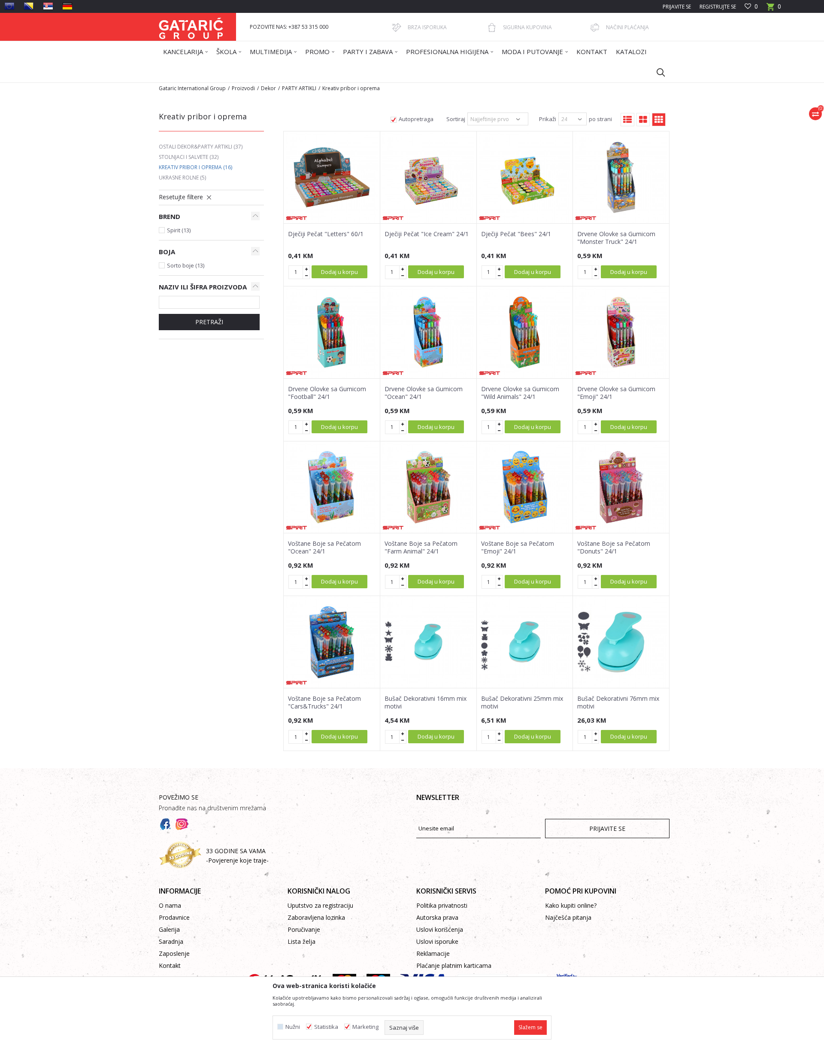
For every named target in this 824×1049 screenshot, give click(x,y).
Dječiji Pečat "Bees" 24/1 (516, 234)
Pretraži (209, 322)
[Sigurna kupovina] (492, 27)
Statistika (326, 1027)
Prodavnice (174, 917)
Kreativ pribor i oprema (195, 167)
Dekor (268, 88)
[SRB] (48, 6)
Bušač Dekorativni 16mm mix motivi (426, 702)
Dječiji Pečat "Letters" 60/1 (326, 234)
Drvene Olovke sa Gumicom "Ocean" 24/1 (424, 393)
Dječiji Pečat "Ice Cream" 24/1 (427, 234)
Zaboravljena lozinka (316, 917)
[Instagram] (182, 824)
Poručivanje (304, 929)
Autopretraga (416, 119)
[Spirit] (296, 218)
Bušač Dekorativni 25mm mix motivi (522, 702)
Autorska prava (437, 917)
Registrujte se (718, 6)
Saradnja (171, 941)
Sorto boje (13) (185, 265)
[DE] (67, 6)
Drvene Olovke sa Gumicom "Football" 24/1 (327, 393)
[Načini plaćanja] (595, 27)
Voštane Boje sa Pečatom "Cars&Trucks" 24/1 (324, 702)
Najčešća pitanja (568, 917)
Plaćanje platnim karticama (453, 965)
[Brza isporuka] (396, 27)
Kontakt (170, 965)
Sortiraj (455, 119)
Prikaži (547, 119)
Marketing (365, 1027)
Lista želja (301, 941)
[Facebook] (165, 824)
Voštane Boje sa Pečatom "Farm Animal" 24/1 (421, 547)
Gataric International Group (192, 88)
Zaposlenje (174, 953)
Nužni (292, 1027)
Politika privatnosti (441, 905)
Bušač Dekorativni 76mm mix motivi (618, 702)
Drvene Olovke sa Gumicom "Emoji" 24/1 (616, 393)
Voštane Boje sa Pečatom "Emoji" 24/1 (517, 547)
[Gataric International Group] (191, 26)
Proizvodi (243, 88)
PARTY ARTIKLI (299, 88)
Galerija (169, 929)
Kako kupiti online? (571, 905)
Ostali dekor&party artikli (200, 146)
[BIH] (29, 6)
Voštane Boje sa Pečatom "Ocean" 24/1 (324, 547)
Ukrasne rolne (182, 177)
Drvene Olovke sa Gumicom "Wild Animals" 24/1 (520, 393)
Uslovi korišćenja (439, 929)
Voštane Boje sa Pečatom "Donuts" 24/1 (613, 547)
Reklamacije (433, 953)
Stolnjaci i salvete (188, 157)
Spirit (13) (179, 230)
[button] (656, 72)
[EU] (9, 6)
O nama (170, 905)
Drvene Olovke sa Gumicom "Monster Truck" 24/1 (616, 238)
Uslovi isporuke (437, 941)
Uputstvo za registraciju (320, 905)
